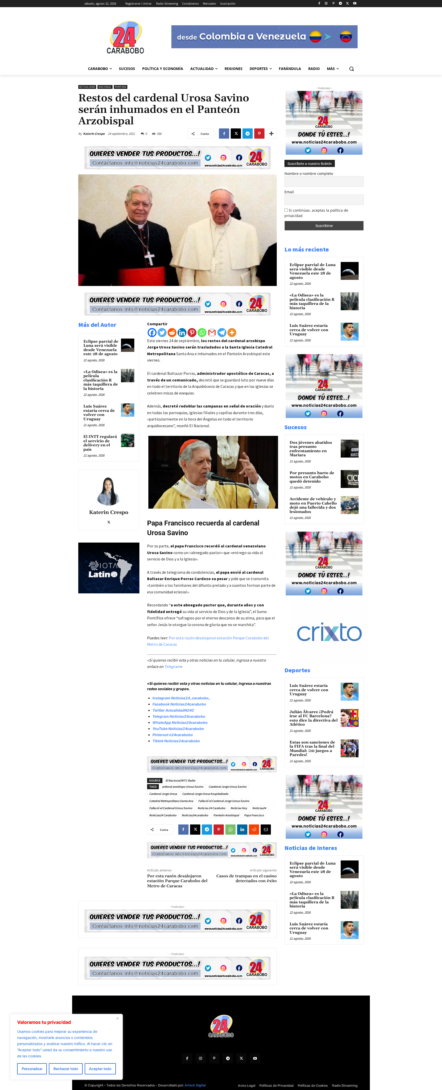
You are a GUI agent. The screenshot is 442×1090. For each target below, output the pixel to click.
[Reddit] (172, 332)
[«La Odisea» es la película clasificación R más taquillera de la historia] (127, 375)
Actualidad (87, 87)
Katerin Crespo (94, 133)
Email (289, 191)
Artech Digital (195, 1085)
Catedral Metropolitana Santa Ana (171, 801)
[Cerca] (117, 1018)
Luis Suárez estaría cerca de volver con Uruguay (99, 413)
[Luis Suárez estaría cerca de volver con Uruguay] (127, 410)
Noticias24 (259, 808)
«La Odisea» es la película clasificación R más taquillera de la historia (100, 380)
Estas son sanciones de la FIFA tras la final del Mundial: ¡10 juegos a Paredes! (312, 749)
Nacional (105, 87)
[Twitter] (162, 332)
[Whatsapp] (201, 332)
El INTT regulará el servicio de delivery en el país (100, 443)
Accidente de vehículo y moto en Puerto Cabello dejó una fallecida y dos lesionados (313, 505)
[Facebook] (319, 4)
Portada (120, 87)
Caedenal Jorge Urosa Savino (227, 786)
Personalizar (32, 1069)
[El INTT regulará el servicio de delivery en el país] (127, 440)
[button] (351, 69)
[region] (66, 1047)
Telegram (172, 666)
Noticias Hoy (238, 808)
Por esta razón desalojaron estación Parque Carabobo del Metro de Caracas (177, 880)
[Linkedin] (182, 332)
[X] (347, 4)
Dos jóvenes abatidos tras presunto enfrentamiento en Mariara (311, 449)
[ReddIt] (254, 829)
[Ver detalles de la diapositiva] (334, 663)
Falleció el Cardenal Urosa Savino (170, 808)
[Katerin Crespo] (108, 490)
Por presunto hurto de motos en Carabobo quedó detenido (312, 477)
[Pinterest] (333, 4)
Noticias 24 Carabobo (211, 808)
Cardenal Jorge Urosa (163, 794)
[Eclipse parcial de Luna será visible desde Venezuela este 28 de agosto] (127, 345)
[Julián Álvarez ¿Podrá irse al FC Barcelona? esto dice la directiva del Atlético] (350, 718)
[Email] (266, 829)
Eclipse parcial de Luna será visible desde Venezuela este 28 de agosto (100, 348)
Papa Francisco (254, 815)
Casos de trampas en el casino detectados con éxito (246, 878)
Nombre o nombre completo (308, 173)
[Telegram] (341, 4)
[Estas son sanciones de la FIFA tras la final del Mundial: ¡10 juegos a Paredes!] (350, 748)
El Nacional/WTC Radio (180, 780)
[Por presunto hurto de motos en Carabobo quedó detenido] (350, 479)
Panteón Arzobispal (226, 815)
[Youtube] (355, 4)
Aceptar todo (100, 1069)
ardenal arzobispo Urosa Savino (182, 786)
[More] (271, 133)
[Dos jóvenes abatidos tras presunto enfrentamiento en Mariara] (350, 449)
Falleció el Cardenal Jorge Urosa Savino (223, 801)
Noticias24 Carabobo (162, 815)
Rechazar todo (65, 1069)
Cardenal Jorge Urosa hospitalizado (205, 794)
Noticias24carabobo (195, 815)
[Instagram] (326, 4)
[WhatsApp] (230, 829)
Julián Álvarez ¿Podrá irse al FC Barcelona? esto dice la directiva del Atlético (314, 718)
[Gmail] (211, 332)
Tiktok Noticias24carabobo (176, 741)
